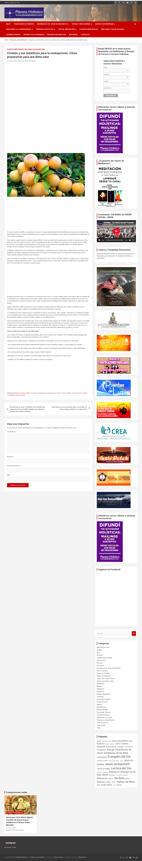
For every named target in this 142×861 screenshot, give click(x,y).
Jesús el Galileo (103, 769)
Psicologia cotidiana (104, 699)
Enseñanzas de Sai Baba (116, 753)
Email (115, 67)
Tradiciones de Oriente (24, 24)
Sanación (101, 782)
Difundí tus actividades (34, 35)
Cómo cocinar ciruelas (63, 393)
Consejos (120, 747)
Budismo (100, 655)
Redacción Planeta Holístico (27, 61)
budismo (101, 743)
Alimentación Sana (103, 647)
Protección (125, 775)
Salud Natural (101, 707)
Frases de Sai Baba (103, 673)
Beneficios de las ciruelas (22, 393)
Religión (99, 704)
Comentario (11, 432)
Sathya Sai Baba (102, 710)
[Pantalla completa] (133, 240)
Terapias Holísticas (44, 29)
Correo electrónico (14, 466)
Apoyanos (73, 35)
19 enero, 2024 (11, 828)
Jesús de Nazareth (117, 764)
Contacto (85, 35)
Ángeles (99, 650)
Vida (98, 785)
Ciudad (115, 81)
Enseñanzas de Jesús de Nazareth (52, 24)
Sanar (108, 782)
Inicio (8, 24)
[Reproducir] (99, 240)
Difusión (99, 663)
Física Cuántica (102, 671)
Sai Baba (119, 778)
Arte (98, 652)
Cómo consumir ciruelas (79, 393)
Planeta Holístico (22, 857)
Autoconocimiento (120, 741)
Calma (118, 744)
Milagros (100, 686)
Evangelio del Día (119, 756)
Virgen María (101, 725)
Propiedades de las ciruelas (16, 395)
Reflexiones (102, 778)
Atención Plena (106, 741)
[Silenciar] (130, 240)
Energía (110, 749)
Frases (105, 760)
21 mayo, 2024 (12, 61)
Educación (100, 665)
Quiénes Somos (102, 702)
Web (8, 475)
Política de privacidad (37, 857)
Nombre (10, 457)
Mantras (105, 772)
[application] (116, 231)
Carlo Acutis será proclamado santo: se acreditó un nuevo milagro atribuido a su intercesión (69, 408)
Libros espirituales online (105, 681)
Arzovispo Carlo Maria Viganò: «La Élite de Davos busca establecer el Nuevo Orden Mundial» (19, 821)
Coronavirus (129, 747)
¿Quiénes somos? (13, 35)
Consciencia (111, 747)
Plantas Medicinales (89, 29)
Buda (130, 741)
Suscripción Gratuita (56, 35)
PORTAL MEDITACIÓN (66, 29)
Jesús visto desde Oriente (106, 678)
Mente (105, 775)
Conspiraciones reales (104, 658)
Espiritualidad (102, 757)
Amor (99, 741)
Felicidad (99, 760)
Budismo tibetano (110, 744)
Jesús (121, 760)
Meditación (100, 684)
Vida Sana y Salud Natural (112, 29)
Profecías (100, 697)
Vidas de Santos (102, 723)
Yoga (98, 728)
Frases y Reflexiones (81, 24)
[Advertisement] (48, 77)
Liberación (99, 772)
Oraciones (100, 691)
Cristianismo (101, 660)
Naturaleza (100, 689)
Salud (127, 778)
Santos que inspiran (104, 24)
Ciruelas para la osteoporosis (46, 393)
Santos (114, 782)
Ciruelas (33, 393)
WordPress (82, 857)
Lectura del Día (121, 768)
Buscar (134, 633)
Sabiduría (110, 778)
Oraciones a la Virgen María (18, 29)
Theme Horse (58, 857)
